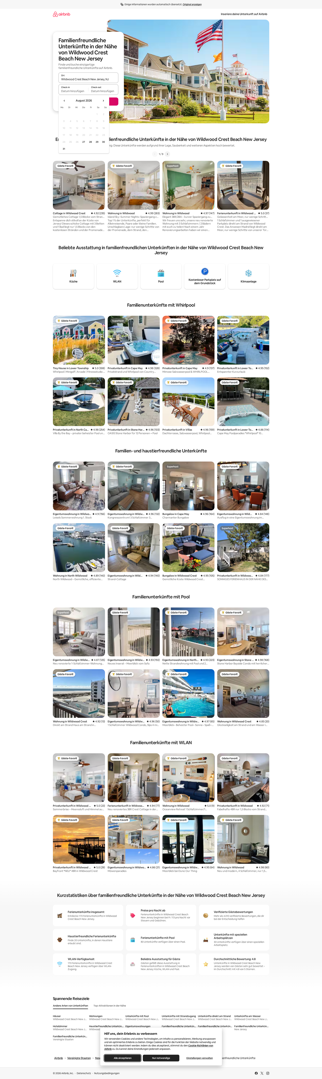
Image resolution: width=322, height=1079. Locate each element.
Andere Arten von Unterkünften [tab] (70, 1005)
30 (103, 141)
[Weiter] (167, 154)
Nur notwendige (161, 1058)
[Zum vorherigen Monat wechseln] (64, 101)
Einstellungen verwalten (199, 1058)
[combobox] (88, 79)
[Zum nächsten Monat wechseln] (103, 101)
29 (97, 141)
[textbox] (73, 91)
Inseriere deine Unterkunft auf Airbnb (244, 14)
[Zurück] (155, 154)
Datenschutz (84, 1073)
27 (83, 141)
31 (64, 148)
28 (90, 141)
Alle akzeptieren (122, 1058)
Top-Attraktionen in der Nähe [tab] (109, 1005)
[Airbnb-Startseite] (61, 14)
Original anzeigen (192, 4)
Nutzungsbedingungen (107, 1073)
